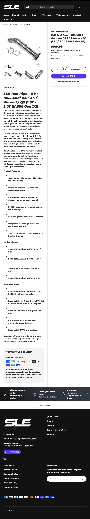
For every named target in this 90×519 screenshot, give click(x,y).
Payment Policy (11, 487)
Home (6, 15)
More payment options (68, 81)
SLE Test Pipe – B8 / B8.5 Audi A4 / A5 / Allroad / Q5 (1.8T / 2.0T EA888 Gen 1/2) (23, 24)
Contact (77, 15)
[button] (85, 7)
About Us (8, 19)
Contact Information (56, 430)
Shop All (51, 421)
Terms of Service (11, 478)
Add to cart (75, 69)
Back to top (45, 405)
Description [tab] (9, 87)
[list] (24, 48)
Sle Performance (14, 511)
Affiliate (50, 434)
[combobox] (49, 7)
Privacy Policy (10, 483)
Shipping (65, 50)
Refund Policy (10, 470)
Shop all (15, 15)
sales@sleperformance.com (23, 439)
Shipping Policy (11, 474)
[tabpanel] (24, 217)
